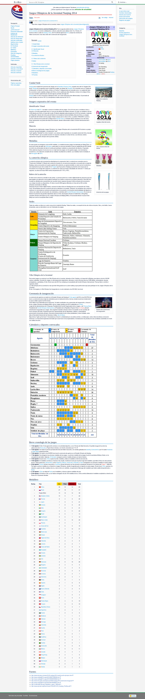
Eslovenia (43, 577)
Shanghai (70, 88)
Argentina (59, 462)
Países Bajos (44, 601)
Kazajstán (43, 550)
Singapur (43, 595)
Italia (42, 508)
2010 (98, 74)
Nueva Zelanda (45, 589)
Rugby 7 (104, 464)
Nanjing (101, 47)
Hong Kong (44, 655)
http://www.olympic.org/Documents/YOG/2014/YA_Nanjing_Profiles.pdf (50, 686)
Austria (43, 628)
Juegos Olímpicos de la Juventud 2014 (47, 20)
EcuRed (17, 2)
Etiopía (43, 535)
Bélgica (43, 658)
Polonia (43, 523)
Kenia (42, 580)
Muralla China (60, 118)
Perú (42, 631)
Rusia (32, 470)
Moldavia (43, 616)
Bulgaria (43, 565)
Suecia (43, 613)
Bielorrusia (44, 532)
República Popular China (64, 86)
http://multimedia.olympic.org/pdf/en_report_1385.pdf (45, 684)
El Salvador (53, 457)
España (43, 583)
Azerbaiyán (44, 517)
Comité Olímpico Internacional (75, 192)
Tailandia (43, 541)
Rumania (43, 571)
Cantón (81, 304)
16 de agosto (102, 59)
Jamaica (43, 556)
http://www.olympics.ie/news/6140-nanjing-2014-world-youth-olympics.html (51, 675)
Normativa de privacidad (15, 695)
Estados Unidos (45, 496)
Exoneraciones (33, 695)
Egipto (42, 586)
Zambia (43, 643)
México (64, 462)
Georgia (43, 664)
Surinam (43, 640)
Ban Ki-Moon (61, 315)
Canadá (43, 652)
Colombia (76, 462)
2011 (40, 109)
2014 (109, 59)
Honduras (109, 449)
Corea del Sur (95, 449)
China (102, 49)
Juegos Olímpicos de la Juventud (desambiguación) (74, 24)
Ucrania (43, 505)
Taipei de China (45, 538)
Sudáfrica (43, 637)
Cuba (81, 462)
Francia (41, 464)
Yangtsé (54, 167)
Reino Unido (44, 520)
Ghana (43, 634)
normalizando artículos (83, 7)
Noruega (43, 622)
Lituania (43, 544)
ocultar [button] (39, 41)
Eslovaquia (49, 146)
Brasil (42, 514)
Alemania (43, 562)
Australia (57, 464)
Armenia (43, 574)
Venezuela (43, 448)
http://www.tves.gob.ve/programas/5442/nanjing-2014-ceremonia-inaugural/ (51, 681)
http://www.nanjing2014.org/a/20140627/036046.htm (45, 677)
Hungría (43, 511)
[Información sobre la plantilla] (114, 27)
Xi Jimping (81, 308)
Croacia (43, 553)
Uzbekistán (44, 568)
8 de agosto (34, 153)
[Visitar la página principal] (17, 12)
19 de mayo (34, 109)
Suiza (42, 598)
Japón (42, 502)
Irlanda (43, 667)
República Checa (45, 607)
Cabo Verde (35, 451)
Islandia (88, 449)
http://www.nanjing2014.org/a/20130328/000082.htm (45, 679)
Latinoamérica (49, 462)
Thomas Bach (87, 306)
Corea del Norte (45, 547)
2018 (103, 74)
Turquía (43, 604)
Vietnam (43, 619)
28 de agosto (102, 61)
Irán (42, 559)
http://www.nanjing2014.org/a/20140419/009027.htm (45, 682)
